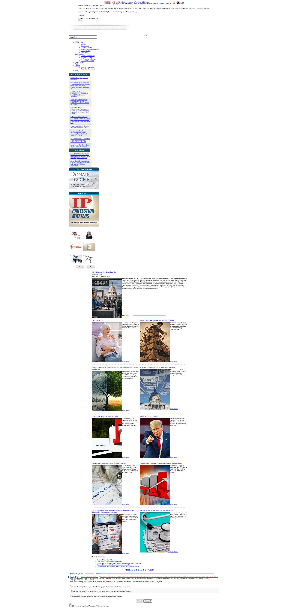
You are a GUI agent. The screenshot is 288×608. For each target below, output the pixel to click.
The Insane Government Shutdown (110, 561)
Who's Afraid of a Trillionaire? (107, 560)
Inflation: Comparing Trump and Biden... (126, 2)
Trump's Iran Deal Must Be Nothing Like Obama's (157, 320)
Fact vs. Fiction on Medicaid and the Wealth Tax (156, 510)
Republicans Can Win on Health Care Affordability (109, 463)
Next (151, 569)
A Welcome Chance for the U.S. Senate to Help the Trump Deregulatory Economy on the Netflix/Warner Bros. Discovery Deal (80, 120)
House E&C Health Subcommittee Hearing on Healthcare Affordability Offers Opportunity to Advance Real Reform (79, 110)
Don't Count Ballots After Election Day (105, 416)
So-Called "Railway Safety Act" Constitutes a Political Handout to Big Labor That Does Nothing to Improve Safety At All (80, 85)
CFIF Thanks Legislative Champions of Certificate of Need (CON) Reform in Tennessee (79, 94)
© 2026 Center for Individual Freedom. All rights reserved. (89, 606)
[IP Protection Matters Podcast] (84, 226)
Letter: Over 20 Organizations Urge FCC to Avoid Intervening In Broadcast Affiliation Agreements (80, 163)
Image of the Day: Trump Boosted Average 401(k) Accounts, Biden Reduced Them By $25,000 (78, 133)
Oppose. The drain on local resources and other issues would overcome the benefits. (101, 591)
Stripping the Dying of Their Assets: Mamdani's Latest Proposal (119, 563)
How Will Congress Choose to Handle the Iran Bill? (157, 367)
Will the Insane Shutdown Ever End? (104, 272)
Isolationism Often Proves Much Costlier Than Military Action (118, 566)
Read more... (126, 315)
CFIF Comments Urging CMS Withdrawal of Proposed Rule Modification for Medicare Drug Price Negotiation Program (80, 156)
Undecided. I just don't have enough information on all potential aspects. (97, 596)
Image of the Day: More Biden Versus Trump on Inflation (79, 145)
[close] (80, 20)
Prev (128, 569)
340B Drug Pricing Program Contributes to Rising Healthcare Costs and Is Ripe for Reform (79, 102)
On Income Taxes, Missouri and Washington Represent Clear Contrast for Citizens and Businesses (113, 511)
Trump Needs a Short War (149, 416)
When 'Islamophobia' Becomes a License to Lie (114, 565)
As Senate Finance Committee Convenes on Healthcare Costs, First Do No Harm (80, 140)
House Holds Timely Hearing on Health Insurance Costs (79, 126)
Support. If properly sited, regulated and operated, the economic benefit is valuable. (101, 587)
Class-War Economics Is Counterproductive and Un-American (161, 463)
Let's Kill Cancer (97, 320)
